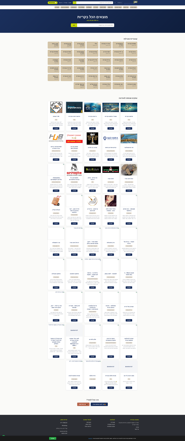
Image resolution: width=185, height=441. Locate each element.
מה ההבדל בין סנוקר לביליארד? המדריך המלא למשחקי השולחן (56, 341)
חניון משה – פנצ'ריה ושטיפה (74, 306)
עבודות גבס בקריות (74, 277)
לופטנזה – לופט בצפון (111, 273)
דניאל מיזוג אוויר (74, 242)
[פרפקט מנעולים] (56, 265)
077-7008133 (63, 422)
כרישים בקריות (92, 116)
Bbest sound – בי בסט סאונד (129, 273)
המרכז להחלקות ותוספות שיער (129, 339)
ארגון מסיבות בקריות (110, 277)
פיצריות (57, 7)
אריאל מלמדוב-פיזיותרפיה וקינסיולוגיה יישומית (92, 307)
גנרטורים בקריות (129, 277)
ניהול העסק (88, 424)
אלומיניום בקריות (74, 182)
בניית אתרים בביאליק (56, 150)
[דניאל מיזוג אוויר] (74, 233)
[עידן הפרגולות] (110, 233)
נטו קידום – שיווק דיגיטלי (92, 178)
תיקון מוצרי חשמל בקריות (92, 245)
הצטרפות (89, 422)
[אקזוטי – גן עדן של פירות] (129, 233)
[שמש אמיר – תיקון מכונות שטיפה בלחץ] (92, 233)
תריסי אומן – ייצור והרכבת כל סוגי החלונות (74, 210)
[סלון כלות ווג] (92, 330)
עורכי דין (96, 7)
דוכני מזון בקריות (92, 213)
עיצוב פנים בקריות (110, 310)
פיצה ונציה (111, 178)
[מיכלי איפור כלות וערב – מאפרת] (110, 201)
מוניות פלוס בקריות (110, 375)
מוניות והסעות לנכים (74, 375)
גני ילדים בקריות (129, 310)
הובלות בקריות (56, 213)
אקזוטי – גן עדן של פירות (129, 242)
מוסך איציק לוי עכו (129, 375)
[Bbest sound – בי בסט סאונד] (129, 265)
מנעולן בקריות (74, 150)
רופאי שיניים (133, 7)
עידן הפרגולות (111, 242)
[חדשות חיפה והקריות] (74, 107)
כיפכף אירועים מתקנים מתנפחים (111, 339)
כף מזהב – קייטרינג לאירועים (92, 209)
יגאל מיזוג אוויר (129, 178)
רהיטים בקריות (92, 150)
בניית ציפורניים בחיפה (56, 182)
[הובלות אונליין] (56, 201)
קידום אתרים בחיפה (110, 147)
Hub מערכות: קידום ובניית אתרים (56, 147)
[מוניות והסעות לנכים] (74, 367)
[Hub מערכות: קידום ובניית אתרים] (56, 138)
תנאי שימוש (64, 433)
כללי (129, 119)
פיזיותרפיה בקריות (92, 311)
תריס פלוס (92, 375)
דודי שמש (110, 7)
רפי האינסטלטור (128, 147)
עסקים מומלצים (111, 426)
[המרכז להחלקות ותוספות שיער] (129, 330)
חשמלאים (89, 7)
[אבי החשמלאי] (56, 233)
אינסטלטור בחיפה (129, 150)
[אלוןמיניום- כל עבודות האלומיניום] (74, 170)
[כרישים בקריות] (92, 107)
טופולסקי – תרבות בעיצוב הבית (111, 306)
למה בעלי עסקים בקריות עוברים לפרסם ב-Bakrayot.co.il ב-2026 (74, 342)
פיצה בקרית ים (110, 182)
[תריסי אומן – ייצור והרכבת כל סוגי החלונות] (74, 201)
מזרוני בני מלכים (92, 147)
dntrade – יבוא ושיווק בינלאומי (129, 209)
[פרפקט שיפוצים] (74, 265)
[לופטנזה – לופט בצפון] (110, 265)
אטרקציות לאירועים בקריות (92, 278)
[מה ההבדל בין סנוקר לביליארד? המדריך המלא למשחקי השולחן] (56, 330)
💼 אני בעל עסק (83, 404)
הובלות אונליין (56, 210)
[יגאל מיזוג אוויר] (129, 170)
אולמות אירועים (65, 7)
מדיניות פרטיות (63, 431)
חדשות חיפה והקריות (74, 116)
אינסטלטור (73, 7)
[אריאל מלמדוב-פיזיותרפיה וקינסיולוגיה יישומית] (92, 297)
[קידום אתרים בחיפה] (110, 138)
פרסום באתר (88, 426)
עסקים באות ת (92, 379)
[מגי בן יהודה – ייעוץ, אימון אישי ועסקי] (56, 297)
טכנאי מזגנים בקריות (129, 182)
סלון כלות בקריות (93, 342)
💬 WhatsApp (52, 2)
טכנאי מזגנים (118, 7)
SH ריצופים (56, 116)
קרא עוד (90, 438)
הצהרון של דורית (129, 306)
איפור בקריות (110, 213)
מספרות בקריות (129, 342)
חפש (74, 25)
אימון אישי (56, 310)
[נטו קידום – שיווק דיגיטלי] (92, 170)
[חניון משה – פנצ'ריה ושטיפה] (74, 297)
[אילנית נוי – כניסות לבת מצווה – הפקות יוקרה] (92, 265)
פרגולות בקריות (110, 245)
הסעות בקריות (74, 379)
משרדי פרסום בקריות (111, 116)
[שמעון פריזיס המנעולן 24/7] (74, 138)
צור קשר (60, 2)
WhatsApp (64, 425)
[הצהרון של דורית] (129, 297)
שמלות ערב (81, 7)
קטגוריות (65, 2)
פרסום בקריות (129, 116)
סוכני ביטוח (103, 7)
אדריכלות (126, 7)
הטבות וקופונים (111, 424)
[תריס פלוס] (92, 367)
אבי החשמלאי (56, 242)
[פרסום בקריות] (129, 107)
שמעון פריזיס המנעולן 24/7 (74, 147)
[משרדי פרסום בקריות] (110, 107)
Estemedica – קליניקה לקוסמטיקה (56, 178)
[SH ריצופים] (56, 107)
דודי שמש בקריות (56, 245)
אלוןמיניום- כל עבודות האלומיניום (74, 178)
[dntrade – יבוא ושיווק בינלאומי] (129, 201)
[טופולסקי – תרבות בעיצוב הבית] (110, 297)
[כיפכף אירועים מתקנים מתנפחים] (110, 330)
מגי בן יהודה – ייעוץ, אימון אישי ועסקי (56, 306)
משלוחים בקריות (129, 245)
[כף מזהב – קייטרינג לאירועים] (92, 201)
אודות (137, 427)
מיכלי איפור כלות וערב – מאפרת (110, 209)
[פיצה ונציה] (110, 170)
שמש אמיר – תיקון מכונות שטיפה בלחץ (92, 242)
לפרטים (129, 128)
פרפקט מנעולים (56, 273)
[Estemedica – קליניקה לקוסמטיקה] (56, 170)
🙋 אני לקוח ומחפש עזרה (99, 404)
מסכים (52, 438)
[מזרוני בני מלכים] (92, 138)
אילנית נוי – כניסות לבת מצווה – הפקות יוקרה (92, 274)
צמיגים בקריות (74, 310)
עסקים (70, 2)
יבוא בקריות (129, 213)
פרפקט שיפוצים (74, 273)
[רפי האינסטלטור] (129, 138)
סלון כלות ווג (92, 339)
